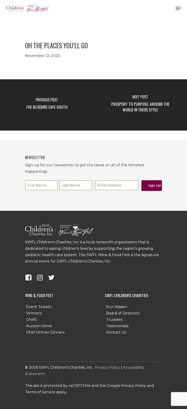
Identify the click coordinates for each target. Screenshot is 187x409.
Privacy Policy (107, 367)
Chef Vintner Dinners (45, 332)
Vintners (34, 313)
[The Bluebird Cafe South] (47, 105)
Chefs (31, 319)
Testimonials (117, 326)
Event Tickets (38, 307)
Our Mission (116, 307)
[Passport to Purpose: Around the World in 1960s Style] (140, 105)
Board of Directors (122, 313)
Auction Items (39, 326)
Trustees (114, 319)
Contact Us (116, 332)
